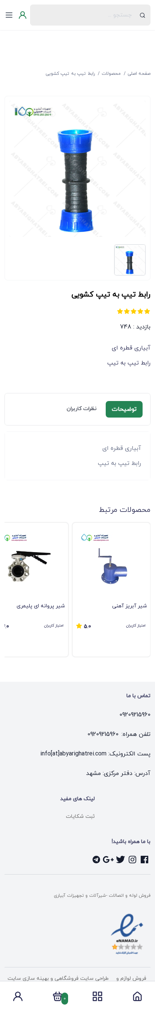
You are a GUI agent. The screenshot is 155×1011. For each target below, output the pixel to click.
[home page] (137, 998)
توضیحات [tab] (124, 409)
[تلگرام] (96, 860)
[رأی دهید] (147, 311)
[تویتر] (120, 860)
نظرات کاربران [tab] (82, 408)
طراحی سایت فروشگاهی (81, 978)
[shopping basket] (57, 998)
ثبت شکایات (80, 816)
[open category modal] (97, 996)
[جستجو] (142, 15)
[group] (111, 589)
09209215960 (134, 715)
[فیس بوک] (144, 860)
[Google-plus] (108, 860)
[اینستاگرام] (132, 860)
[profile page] (17, 998)
